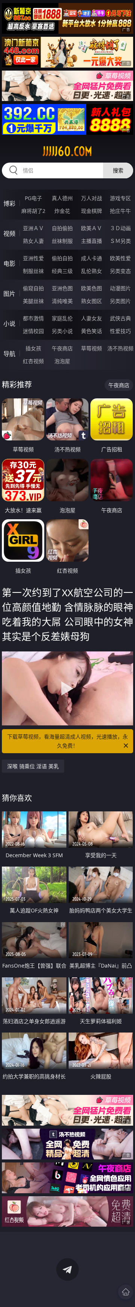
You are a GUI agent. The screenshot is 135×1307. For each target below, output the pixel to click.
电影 (9, 263)
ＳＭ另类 (120, 240)
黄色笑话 (91, 331)
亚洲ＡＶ (33, 228)
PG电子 (33, 198)
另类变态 (120, 270)
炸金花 (62, 210)
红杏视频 (33, 361)
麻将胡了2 (33, 210)
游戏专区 (120, 198)
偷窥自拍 (33, 288)
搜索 (118, 170)
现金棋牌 (91, 210)
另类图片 (120, 301)
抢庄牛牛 (120, 210)
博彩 (9, 203)
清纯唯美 (62, 301)
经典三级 (62, 270)
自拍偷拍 (62, 228)
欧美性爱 (120, 258)
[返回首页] (125, 1291)
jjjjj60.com (67, 151)
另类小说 (62, 331)
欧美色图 (91, 288)
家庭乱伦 (62, 318)
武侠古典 (120, 318)
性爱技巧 (120, 331)
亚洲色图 (62, 288)
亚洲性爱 (33, 258)
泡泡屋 (62, 361)
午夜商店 (62, 348)
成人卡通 (91, 258)
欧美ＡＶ (91, 228)
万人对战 (91, 198)
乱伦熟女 (91, 270)
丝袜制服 (62, 240)
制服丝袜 (33, 270)
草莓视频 (91, 348)
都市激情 (33, 318)
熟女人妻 (33, 240)
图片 (9, 293)
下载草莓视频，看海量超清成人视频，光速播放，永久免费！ (67, 741)
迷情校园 (33, 331)
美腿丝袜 (33, 301)
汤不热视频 (120, 348)
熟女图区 (91, 301)
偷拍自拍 (62, 258)
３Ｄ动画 (120, 228)
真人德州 (62, 198)
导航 (9, 354)
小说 (9, 324)
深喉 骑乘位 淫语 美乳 (33, 766)
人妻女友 (91, 318)
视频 (9, 233)
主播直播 (91, 240)
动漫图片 (120, 288)
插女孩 (33, 348)
